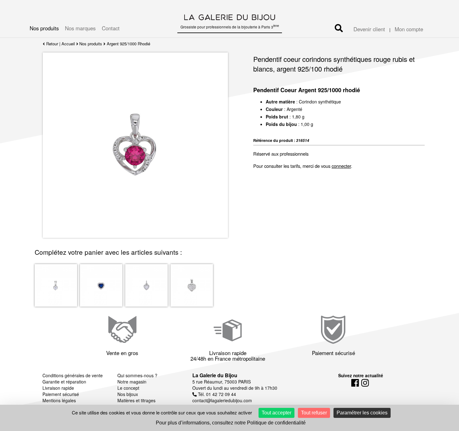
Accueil (68, 44)
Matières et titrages (136, 400)
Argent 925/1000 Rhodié (128, 44)
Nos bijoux (127, 394)
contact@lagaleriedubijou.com (222, 400)
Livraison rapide (58, 388)
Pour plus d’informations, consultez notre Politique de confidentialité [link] (231, 422)
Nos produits (44, 28)
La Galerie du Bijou (214, 375)
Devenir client (369, 29)
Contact (111, 28)
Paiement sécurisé (60, 394)
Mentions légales (59, 400)
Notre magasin (131, 381)
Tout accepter (276, 412)
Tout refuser (314, 412)
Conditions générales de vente (72, 375)
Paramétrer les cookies (362, 412)
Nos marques (80, 28)
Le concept (128, 388)
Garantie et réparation (64, 381)
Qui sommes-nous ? (137, 375)
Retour (51, 44)
